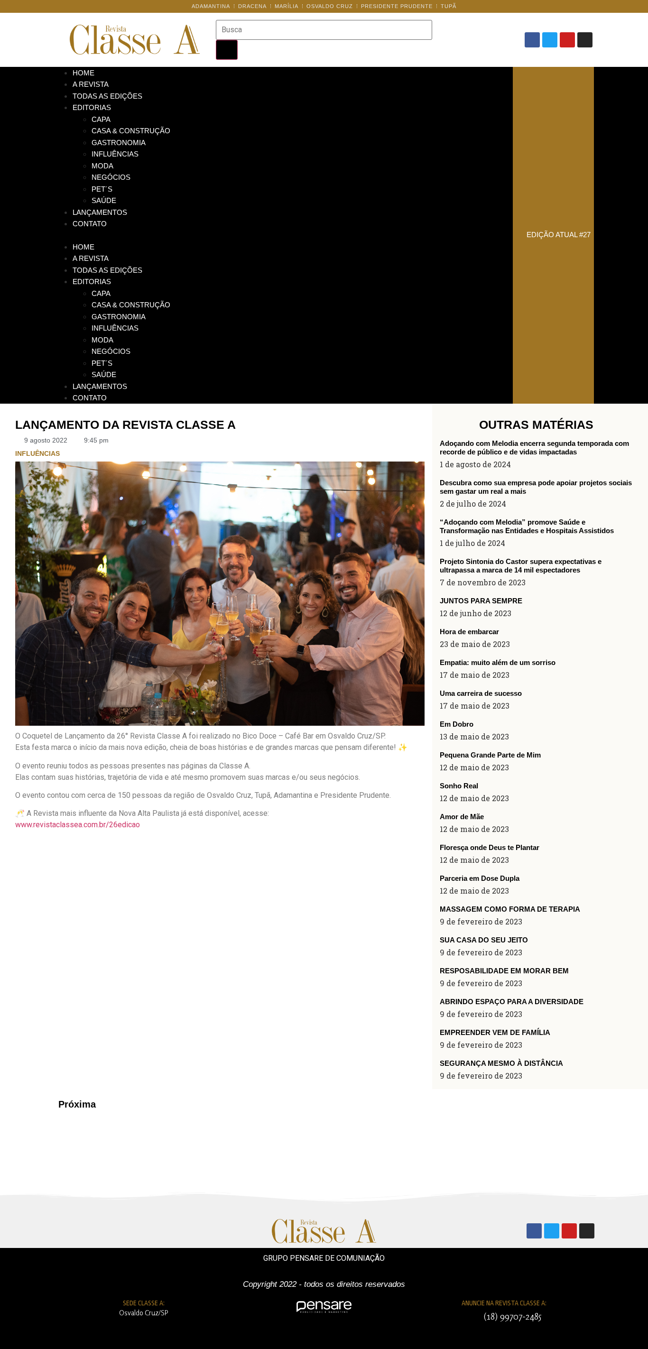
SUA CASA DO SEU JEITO (484, 940)
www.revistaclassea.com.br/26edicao (77, 824)
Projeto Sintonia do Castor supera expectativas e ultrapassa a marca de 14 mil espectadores (521, 565)
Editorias (92, 107)
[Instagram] (584, 39)
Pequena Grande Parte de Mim (490, 755)
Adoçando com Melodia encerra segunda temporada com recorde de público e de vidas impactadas (534, 447)
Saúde (104, 200)
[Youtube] (567, 39)
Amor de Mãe (462, 817)
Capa (101, 119)
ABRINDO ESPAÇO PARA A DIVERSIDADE (511, 1002)
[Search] (227, 50)
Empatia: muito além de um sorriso (497, 662)
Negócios (111, 177)
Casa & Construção (131, 131)
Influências (115, 154)
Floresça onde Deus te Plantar (489, 847)
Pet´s (102, 189)
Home (83, 73)
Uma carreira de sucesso (481, 693)
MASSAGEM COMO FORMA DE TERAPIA (510, 909)
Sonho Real (459, 786)
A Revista (91, 84)
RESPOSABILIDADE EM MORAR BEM (504, 971)
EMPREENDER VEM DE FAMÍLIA (495, 1032)
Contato (90, 224)
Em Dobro (456, 724)
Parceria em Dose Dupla (479, 878)
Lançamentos (100, 212)
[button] (283, 235)
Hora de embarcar (469, 632)
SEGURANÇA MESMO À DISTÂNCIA (501, 1063)
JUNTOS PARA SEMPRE (481, 601)
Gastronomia (119, 143)
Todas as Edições (107, 96)
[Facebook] (532, 39)
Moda (102, 166)
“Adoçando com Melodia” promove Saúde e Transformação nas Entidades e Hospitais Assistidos (527, 526)
